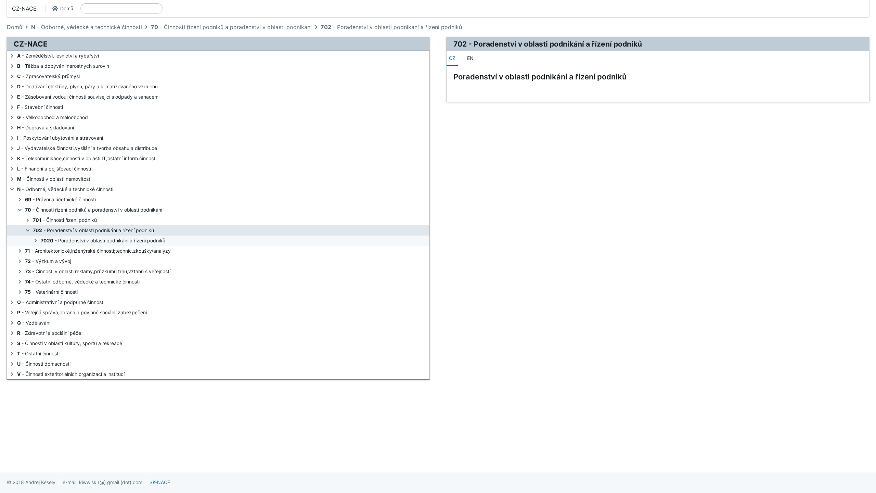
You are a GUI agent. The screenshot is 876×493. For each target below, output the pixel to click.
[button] (63, 8)
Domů (14, 27)
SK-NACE (160, 482)
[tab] (452, 58)
